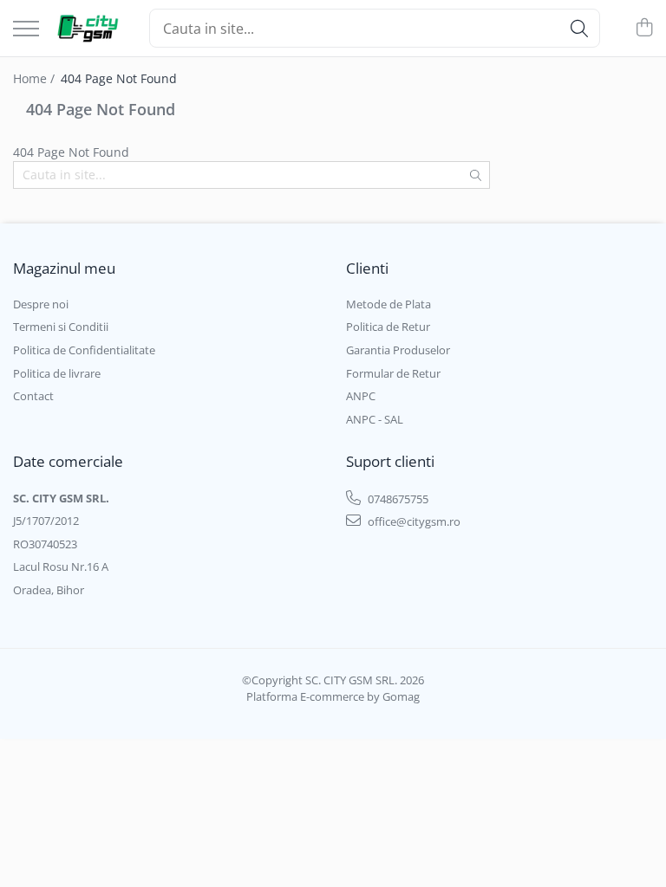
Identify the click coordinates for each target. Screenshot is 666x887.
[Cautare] (579, 28)
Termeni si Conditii (60, 326)
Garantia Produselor (398, 350)
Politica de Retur (388, 326)
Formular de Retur (393, 373)
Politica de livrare (57, 373)
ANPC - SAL (374, 419)
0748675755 (396, 499)
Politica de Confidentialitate (84, 350)
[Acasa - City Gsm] (87, 28)
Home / (35, 78)
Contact (33, 396)
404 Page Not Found (119, 78)
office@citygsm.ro (412, 521)
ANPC (360, 396)
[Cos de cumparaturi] (644, 28)
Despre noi (41, 304)
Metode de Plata (388, 304)
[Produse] (26, 29)
